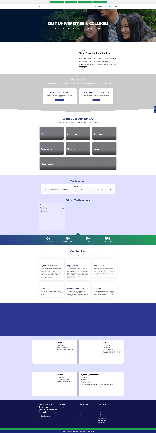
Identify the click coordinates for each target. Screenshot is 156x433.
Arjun (46, 208)
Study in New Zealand (103, 416)
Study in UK (100, 407)
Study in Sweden (102, 420)
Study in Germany (102, 418)
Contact (115, 6)
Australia (99, 134)
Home (94, 6)
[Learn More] (47, 137)
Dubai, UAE (61, 407)
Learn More (44, 137)
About (105, 6)
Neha (46, 211)
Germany (46, 149)
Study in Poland (101, 422)
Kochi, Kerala (61, 409)
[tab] (52, 208)
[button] (1, 25)
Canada (72, 134)
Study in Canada (102, 409)
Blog (110, 6)
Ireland (98, 149)
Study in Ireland (101, 414)
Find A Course (82, 412)
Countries (100, 6)
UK (42, 134)
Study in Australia (102, 412)
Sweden (72, 149)
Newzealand (48, 164)
